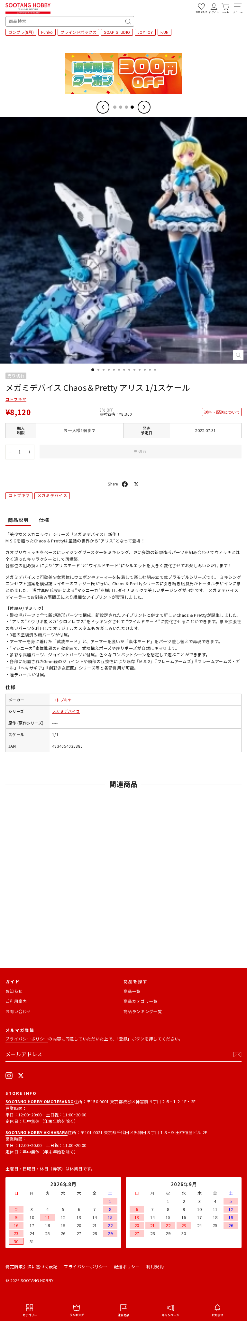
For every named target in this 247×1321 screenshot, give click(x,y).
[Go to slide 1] (114, 107)
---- (55, 722)
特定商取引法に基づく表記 (31, 1266)
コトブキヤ (15, 399)
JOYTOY (145, 32)
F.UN (164, 32)
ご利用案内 (16, 1001)
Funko (47, 32)
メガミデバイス (52, 495)
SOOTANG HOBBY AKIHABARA (36, 1132)
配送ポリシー (127, 1266)
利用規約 (155, 1266)
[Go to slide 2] (120, 107)
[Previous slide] (102, 107)
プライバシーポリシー (26, 1039)
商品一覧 (132, 991)
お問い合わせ (18, 1011)
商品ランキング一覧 (143, 1011)
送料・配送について (222, 412)
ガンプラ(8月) (21, 32)
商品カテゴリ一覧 (141, 1001)
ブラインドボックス (78, 32)
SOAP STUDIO (117, 32)
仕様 (44, 519)
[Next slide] (144, 107)
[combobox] (69, 21)
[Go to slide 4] (132, 107)
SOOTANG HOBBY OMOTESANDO (39, 1101)
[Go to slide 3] (126, 107)
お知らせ (14, 991)
